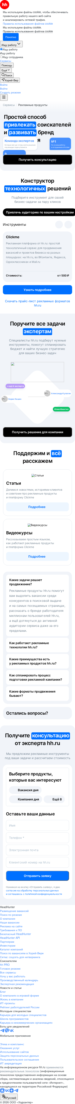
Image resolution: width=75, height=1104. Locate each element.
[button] (4, 85)
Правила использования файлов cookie (28, 31)
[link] (7, 75)
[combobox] (9, 1097)
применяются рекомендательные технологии (31, 1069)
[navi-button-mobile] (4, 97)
